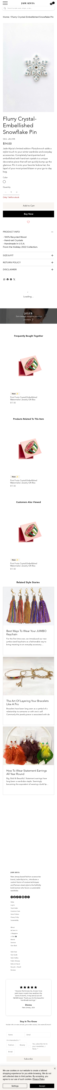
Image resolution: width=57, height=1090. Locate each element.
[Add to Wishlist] (28, 222)
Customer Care (15, 911)
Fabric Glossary (15, 961)
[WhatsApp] (4, 279)
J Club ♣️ (14, 936)
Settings (15, 1085)
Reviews (13, 970)
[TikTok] (17, 897)
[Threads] (28, 897)
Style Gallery (14, 958)
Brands (13, 939)
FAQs (12, 902)
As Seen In (14, 930)
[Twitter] (14, 279)
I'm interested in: (13, 1040)
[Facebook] (7, 279)
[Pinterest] (11, 279)
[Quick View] (28, 365)
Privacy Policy (15, 917)
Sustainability (15, 920)
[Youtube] (23, 897)
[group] (29, 372)
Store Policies (15, 914)
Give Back (14, 945)
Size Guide (14, 955)
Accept (42, 1085)
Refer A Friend (15, 964)
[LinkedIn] (25, 897)
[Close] (53, 1070)
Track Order (14, 908)
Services (13, 942)
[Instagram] (12, 897)
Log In (13, 905)
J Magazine (14, 933)
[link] (52, 3)
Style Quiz (14, 952)
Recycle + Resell (16, 967)
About (13, 927)
